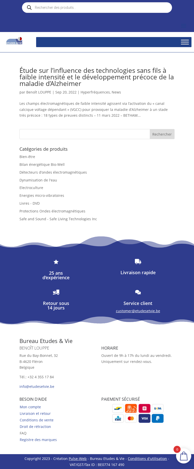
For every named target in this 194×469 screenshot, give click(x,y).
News (116, 92)
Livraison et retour (35, 413)
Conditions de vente (37, 420)
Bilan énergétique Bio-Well (42, 164)
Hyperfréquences (95, 92)
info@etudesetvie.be (36, 386)
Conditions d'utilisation (147, 458)
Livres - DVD (29, 203)
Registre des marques (38, 439)
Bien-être (27, 156)
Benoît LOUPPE (38, 92)
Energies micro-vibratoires (41, 195)
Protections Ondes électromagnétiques (52, 211)
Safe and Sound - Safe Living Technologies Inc (58, 218)
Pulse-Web (78, 458)
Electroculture (31, 187)
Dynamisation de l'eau (38, 180)
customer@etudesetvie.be (138, 310)
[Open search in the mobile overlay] (97, 8)
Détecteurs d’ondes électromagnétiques (53, 172)
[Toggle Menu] (185, 42)
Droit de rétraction (35, 426)
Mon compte (30, 406)
